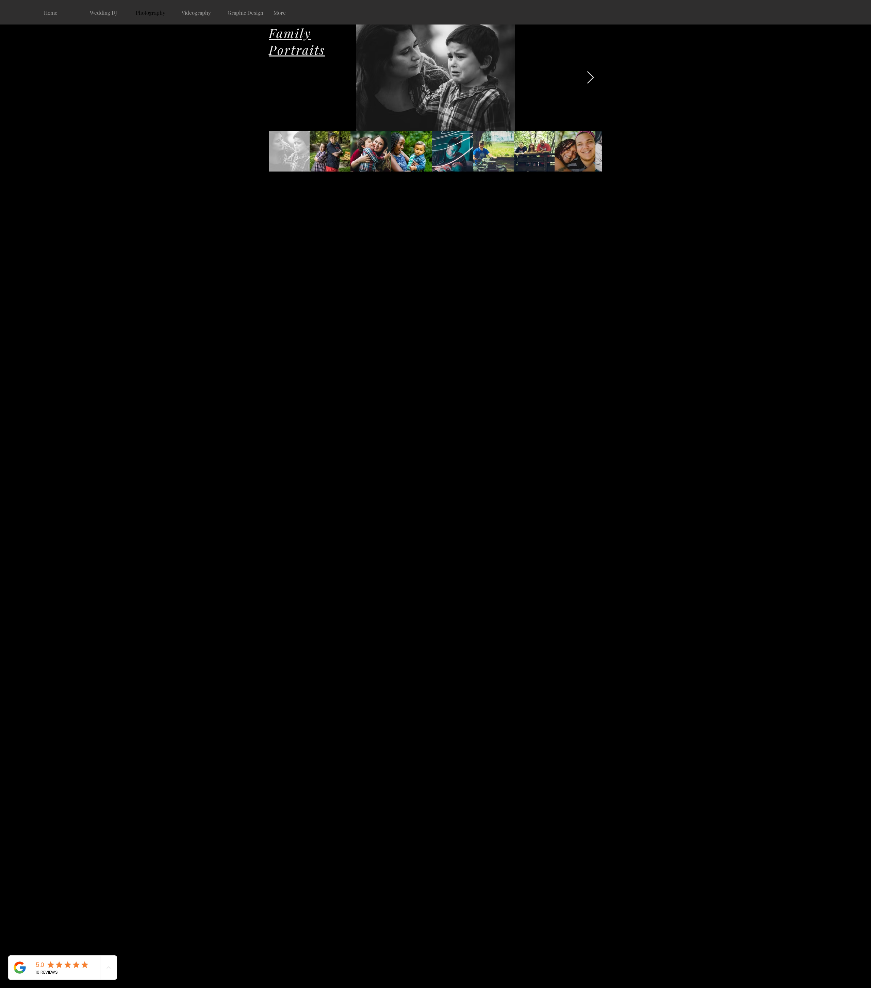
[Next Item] (590, 77)
